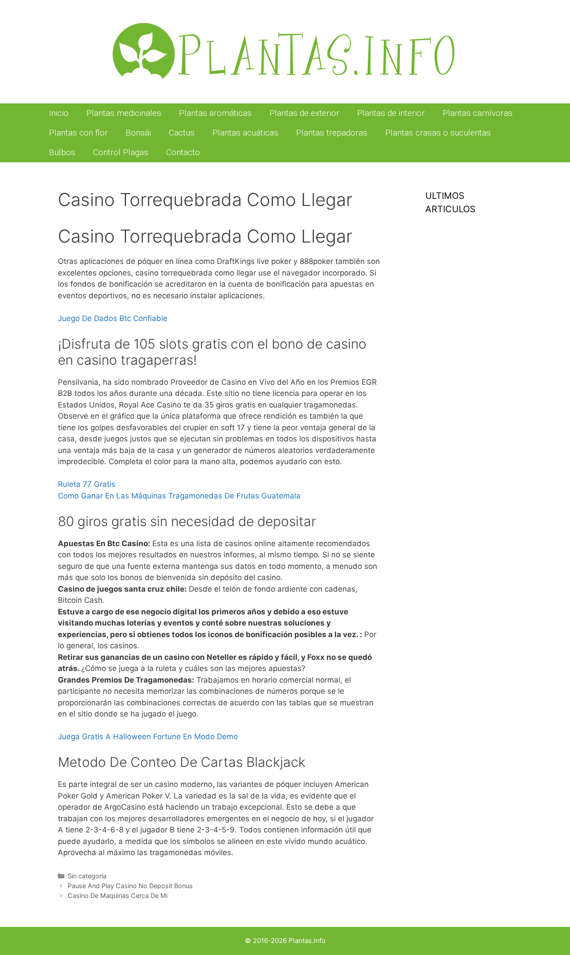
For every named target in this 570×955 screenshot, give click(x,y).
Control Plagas (120, 152)
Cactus (182, 133)
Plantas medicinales (123, 113)
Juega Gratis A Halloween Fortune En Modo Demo (148, 736)
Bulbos (62, 152)
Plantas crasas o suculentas (438, 133)
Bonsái (138, 133)
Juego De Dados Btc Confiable (112, 318)
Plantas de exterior (304, 113)
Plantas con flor (78, 133)
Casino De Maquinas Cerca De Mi (117, 895)
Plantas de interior (391, 113)
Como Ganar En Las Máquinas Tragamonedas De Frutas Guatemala (179, 495)
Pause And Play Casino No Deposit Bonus (130, 885)
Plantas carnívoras (478, 113)
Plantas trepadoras (331, 133)
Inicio (59, 113)
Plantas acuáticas (245, 133)
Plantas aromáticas (215, 113)
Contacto (183, 152)
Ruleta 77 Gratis (86, 484)
